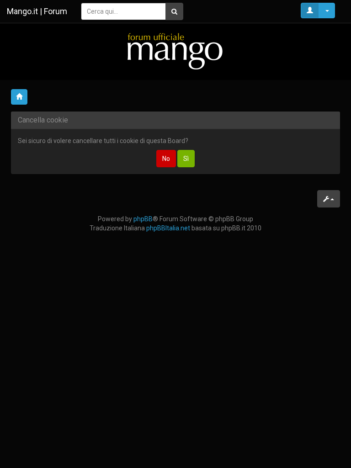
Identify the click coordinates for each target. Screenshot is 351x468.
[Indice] (175, 51)
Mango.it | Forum (37, 11)
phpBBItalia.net (168, 228)
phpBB (143, 219)
